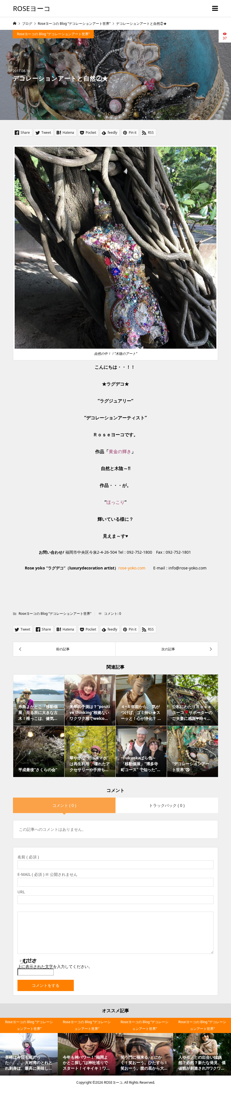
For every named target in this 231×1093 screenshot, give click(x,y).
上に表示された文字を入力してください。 (54, 966)
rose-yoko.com (131, 568)
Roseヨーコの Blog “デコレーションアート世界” (53, 34)
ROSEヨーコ (32, 8)
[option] (29, 1047)
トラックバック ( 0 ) (167, 805)
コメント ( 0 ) (64, 805)
